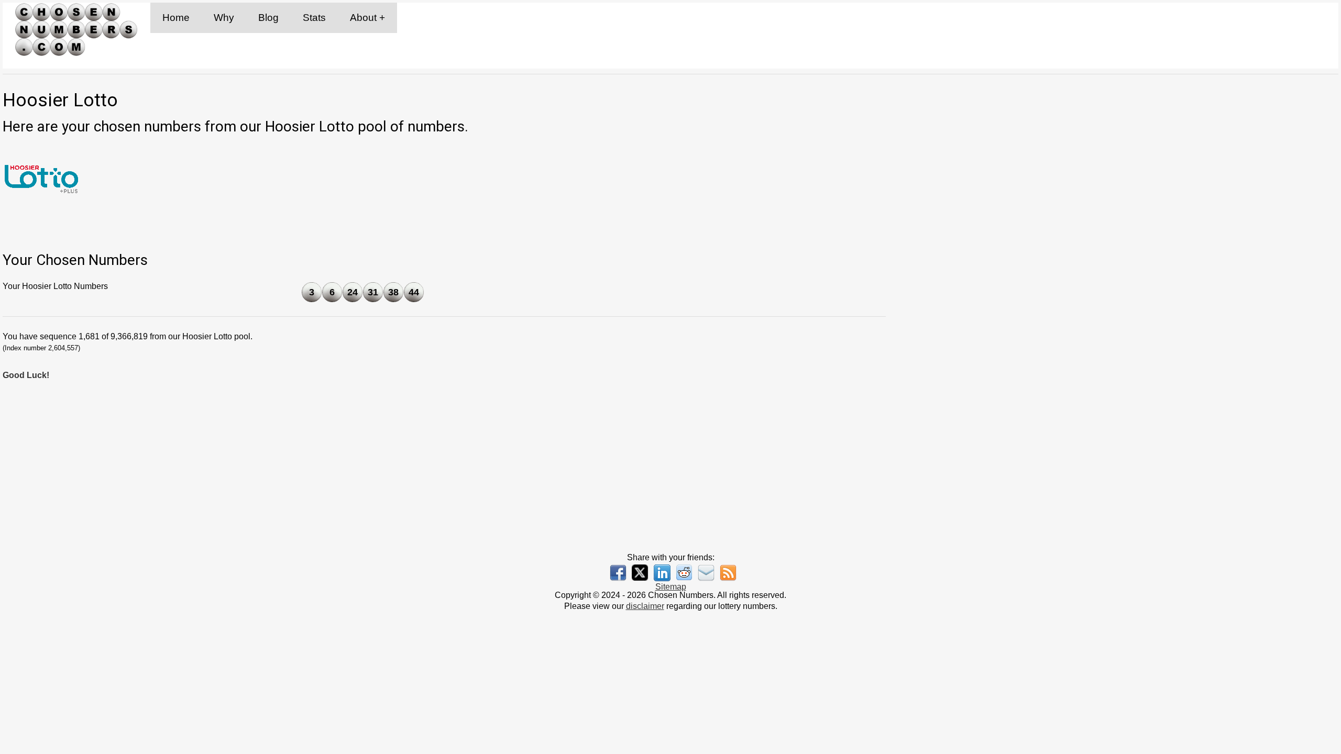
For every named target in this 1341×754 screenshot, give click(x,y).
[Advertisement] (1122, 318)
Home (176, 17)
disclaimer (645, 606)
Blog (268, 17)
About (363, 17)
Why (224, 17)
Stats (314, 17)
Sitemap (670, 586)
